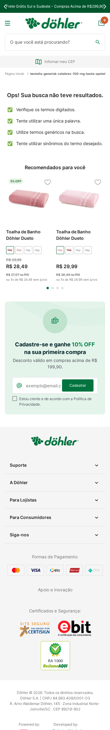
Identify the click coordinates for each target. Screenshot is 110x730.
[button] (47, 288)
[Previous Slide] (5, 6)
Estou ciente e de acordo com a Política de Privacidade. (55, 401)
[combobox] (55, 42)
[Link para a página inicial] (16, 73)
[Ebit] (74, 636)
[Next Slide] (105, 6)
